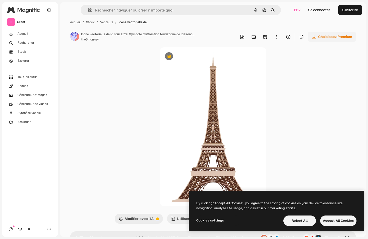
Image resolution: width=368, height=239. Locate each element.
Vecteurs (106, 22)
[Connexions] (11, 229)
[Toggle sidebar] (49, 10)
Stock (90, 22)
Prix (297, 10)
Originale (193, 56)
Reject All (300, 220)
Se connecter (319, 10)
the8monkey (90, 40)
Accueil (75, 22)
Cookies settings (210, 220)
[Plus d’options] (277, 37)
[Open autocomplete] (88, 10)
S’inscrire (350, 10)
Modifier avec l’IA (136, 220)
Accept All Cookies (338, 220)
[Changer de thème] (29, 229)
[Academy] (20, 229)
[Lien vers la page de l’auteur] (74, 37)
